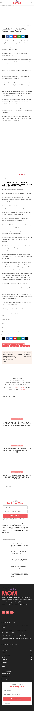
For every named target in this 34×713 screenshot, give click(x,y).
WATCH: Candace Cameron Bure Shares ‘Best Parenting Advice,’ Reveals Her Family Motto (9, 358)
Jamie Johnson (17, 34)
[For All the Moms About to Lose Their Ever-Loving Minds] (17, 462)
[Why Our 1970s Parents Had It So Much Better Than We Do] (17, 436)
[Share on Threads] (26, 36)
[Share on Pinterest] (15, 36)
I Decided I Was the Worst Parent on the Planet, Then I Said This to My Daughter (17, 423)
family (4, 344)
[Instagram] (7, 612)
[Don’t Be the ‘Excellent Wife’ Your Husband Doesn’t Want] (6, 553)
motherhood (20, 344)
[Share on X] (3, 36)
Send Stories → (15, 516)
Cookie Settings (5, 676)
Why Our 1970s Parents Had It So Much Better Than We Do (17, 450)
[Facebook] (3, 612)
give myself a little (19, 189)
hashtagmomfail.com (23, 332)
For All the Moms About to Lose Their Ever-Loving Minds (17, 477)
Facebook (22, 389)
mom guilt (11, 344)
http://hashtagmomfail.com (17, 380)
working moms (25, 346)
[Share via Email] (19, 36)
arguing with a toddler (7, 110)
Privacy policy (14, 519)
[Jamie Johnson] (17, 371)
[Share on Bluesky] (11, 36)
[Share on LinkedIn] (23, 36)
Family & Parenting (10, 5)
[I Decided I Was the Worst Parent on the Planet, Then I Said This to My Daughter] (17, 409)
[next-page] (18, 482)
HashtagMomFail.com (18, 387)
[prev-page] (15, 482)
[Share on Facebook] (7, 36)
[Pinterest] (12, 612)
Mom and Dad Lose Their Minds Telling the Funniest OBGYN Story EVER (19, 575)
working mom (19, 246)
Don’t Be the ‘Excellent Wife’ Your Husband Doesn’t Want (14, 630)
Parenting (5, 346)
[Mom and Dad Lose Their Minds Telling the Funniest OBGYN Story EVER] (6, 575)
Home (3, 5)
